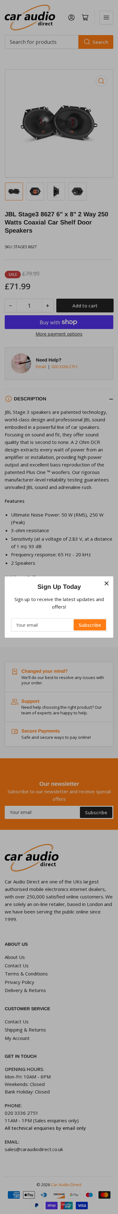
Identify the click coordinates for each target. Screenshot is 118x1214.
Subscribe (90, 625)
